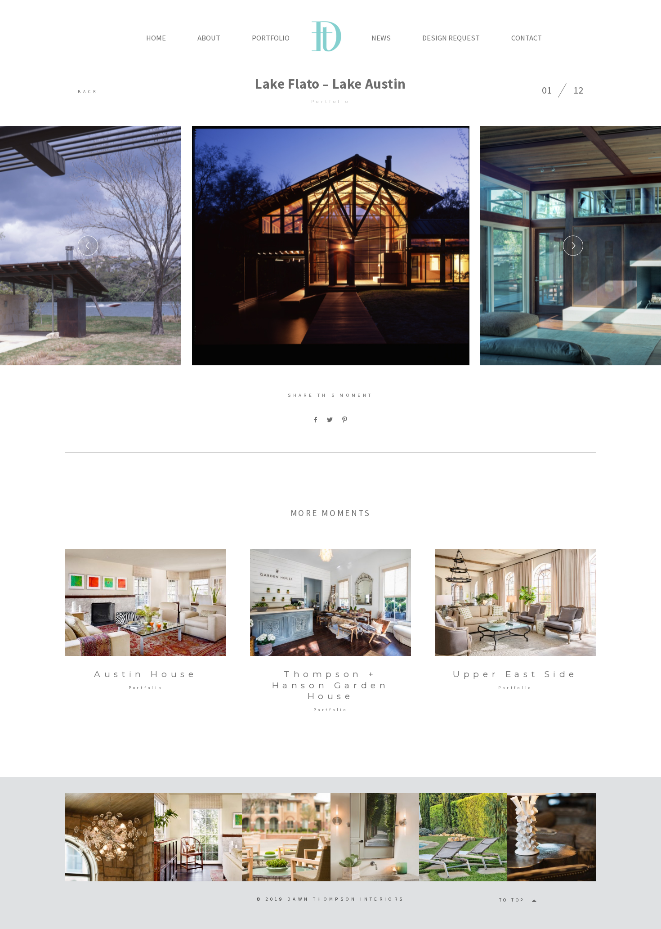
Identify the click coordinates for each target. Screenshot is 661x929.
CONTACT (526, 37)
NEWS (381, 37)
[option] (330, 246)
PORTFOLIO (271, 37)
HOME (156, 37)
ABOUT (208, 37)
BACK (88, 91)
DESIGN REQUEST (451, 37)
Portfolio (330, 101)
